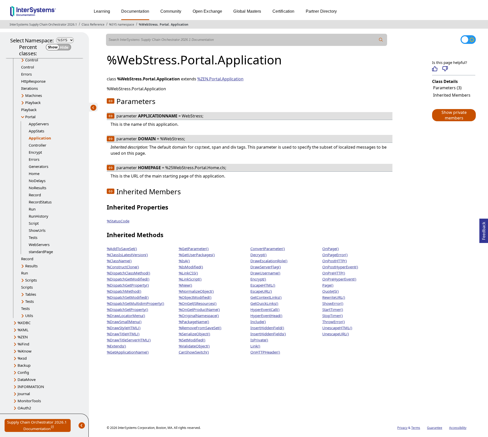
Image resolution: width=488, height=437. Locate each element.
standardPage (41, 251)
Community (170, 11)
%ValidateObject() (194, 345)
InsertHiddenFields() (268, 333)
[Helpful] (434, 68)
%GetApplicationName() (128, 352)
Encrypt (35, 152)
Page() (327, 285)
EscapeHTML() (262, 285)
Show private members (454, 115)
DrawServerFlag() (265, 266)
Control (31, 59)
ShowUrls (37, 230)
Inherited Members (451, 95)
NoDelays (37, 180)
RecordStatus (40, 201)
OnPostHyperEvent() (340, 266)
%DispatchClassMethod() (128, 272)
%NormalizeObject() (196, 291)
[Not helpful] (445, 68)
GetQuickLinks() (264, 303)
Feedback (483, 229)
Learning (102, 11)
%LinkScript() (190, 279)
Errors (26, 74)
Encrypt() (258, 279)
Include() (258, 321)
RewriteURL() (333, 297)
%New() (185, 285)
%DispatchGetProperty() (128, 285)
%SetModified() (192, 339)
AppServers (39, 123)
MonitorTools (29, 400)
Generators (38, 166)
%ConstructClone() (123, 266)
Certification (283, 11)
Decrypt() (258, 254)
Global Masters (247, 11)
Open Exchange (207, 11)
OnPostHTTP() (334, 260)
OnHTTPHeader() (265, 352)
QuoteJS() (330, 291)
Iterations (29, 88)
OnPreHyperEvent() (339, 279)
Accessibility (457, 428)
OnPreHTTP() (333, 272)
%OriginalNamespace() (199, 315)
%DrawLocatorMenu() (126, 315)
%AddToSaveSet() (122, 248)
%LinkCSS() (188, 272)
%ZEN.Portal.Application (220, 79)
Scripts (31, 280)
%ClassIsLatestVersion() (127, 254)
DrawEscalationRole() (268, 260)
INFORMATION (31, 386)
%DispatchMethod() (124, 291)
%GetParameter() (194, 248)
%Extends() (116, 345)
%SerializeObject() (194, 333)
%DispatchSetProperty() (127, 309)
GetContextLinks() (266, 297)
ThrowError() (333, 321)
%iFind (23, 343)
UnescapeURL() (335, 333)
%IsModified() (191, 266)
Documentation (135, 11)
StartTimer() (332, 309)
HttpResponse (33, 81)
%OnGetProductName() (199, 309)
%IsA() (184, 260)
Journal (24, 393)
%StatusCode (118, 220)
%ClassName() (119, 260)
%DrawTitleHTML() (123, 333)
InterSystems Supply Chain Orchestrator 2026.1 (43, 24)
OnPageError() (335, 254)
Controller (37, 145)
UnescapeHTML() (337, 327)
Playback (33, 102)
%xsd (22, 358)
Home (34, 173)
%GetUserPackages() (197, 254)
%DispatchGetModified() (128, 279)
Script (34, 223)
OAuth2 (24, 407)
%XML (23, 329)
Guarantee (434, 428)
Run (32, 209)
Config (23, 372)
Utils (29, 315)
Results (31, 265)
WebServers (39, 244)
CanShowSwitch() (194, 352)
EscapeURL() (261, 291)
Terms (415, 428)
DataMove (27, 379)
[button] (453, 115)
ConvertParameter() (267, 248)
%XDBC (24, 322)
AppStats (36, 130)
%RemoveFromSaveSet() (200, 327)
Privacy (402, 428)
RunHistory (38, 216)
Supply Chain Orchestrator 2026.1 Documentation (39, 425)
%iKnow (25, 351)
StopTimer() (332, 315)
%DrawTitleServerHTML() (129, 339)
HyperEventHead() (266, 315)
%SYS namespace (121, 24)
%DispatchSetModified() (128, 297)
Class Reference (93, 24)
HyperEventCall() (265, 309)
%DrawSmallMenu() (124, 321)
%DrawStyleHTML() (124, 327)
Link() (255, 345)
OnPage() (330, 248)
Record (35, 194)
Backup (24, 365)
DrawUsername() (265, 272)
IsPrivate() (259, 339)
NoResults (37, 187)
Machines (33, 95)
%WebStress (148, 24)
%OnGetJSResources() (198, 303)
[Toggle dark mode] (468, 39)
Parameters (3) (447, 88)
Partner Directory (321, 11)
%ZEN (23, 336)
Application (179, 24)
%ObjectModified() (195, 297)
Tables (30, 294)
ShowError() (332, 303)
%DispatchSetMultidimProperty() (135, 303)
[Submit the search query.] (381, 40)
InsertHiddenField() (267, 327)
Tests (33, 237)
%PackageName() (194, 321)
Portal (164, 24)
